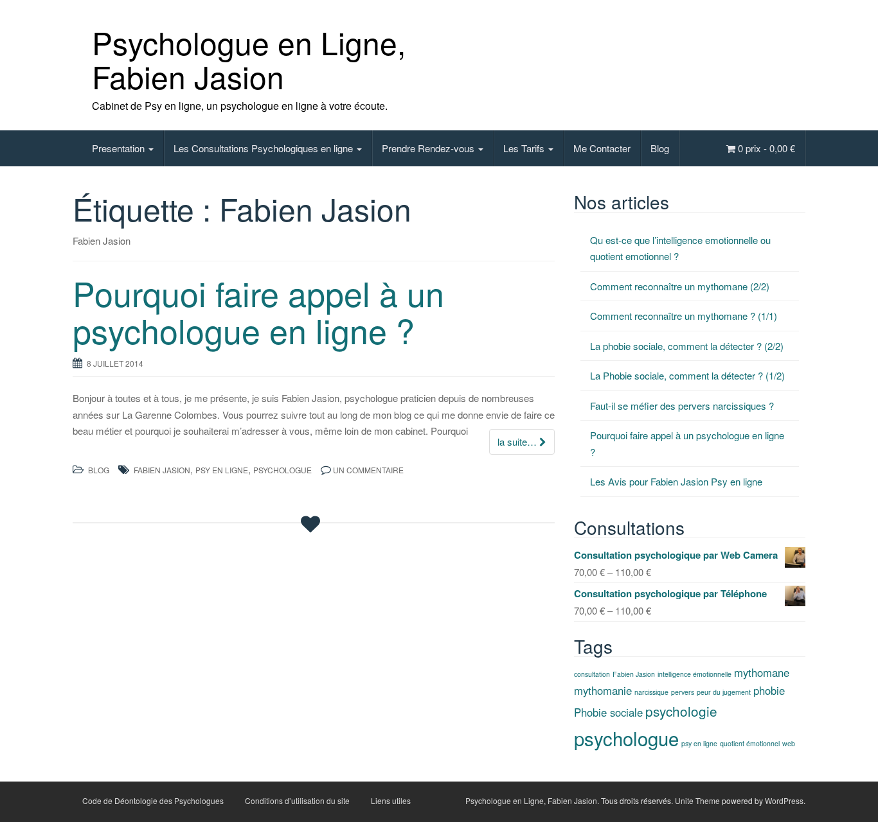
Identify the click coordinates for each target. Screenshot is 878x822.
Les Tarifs (525, 148)
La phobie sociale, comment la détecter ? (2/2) (687, 346)
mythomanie (603, 690)
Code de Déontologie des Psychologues (153, 800)
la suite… (518, 441)
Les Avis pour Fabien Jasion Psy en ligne (676, 481)
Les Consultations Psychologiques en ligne (264, 148)
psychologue (282, 469)
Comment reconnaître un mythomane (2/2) (679, 286)
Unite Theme (697, 800)
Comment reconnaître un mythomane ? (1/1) (683, 315)
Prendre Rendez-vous (429, 148)
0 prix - (765, 148)
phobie (769, 690)
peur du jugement (724, 692)
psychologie (681, 711)
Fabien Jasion (162, 469)
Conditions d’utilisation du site (297, 800)
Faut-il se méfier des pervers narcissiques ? (682, 405)
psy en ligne (221, 469)
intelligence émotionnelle (694, 674)
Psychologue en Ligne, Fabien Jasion (249, 59)
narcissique (651, 692)
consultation (592, 674)
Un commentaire (368, 469)
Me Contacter (602, 148)
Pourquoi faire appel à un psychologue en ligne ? (258, 310)
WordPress (784, 800)
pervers (682, 692)
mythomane (761, 672)
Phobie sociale (608, 712)
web (788, 743)
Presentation (119, 148)
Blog (659, 148)
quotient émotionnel (750, 743)
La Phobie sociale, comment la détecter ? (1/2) (687, 375)
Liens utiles (391, 800)
